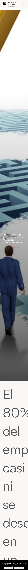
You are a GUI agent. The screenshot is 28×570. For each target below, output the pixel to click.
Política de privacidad (18, 567)
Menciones (5, 244)
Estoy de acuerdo (8, 567)
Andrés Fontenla (10, 242)
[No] (26, 565)
